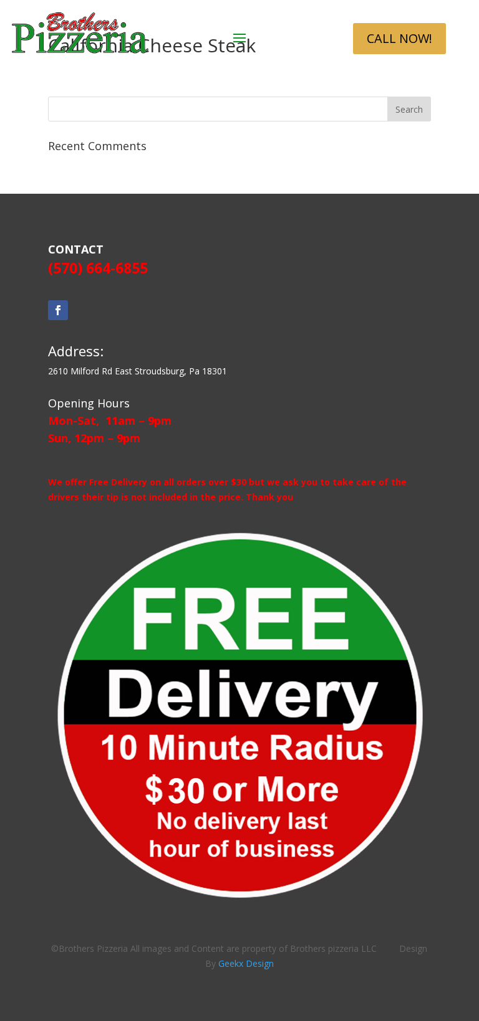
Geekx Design (246, 963)
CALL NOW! (399, 38)
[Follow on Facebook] (58, 310)
